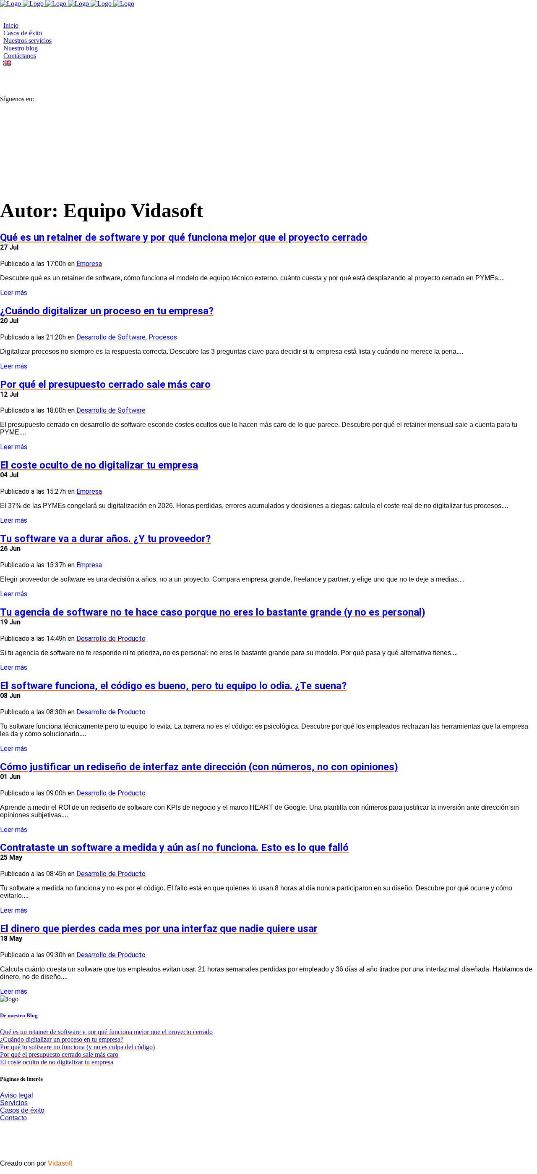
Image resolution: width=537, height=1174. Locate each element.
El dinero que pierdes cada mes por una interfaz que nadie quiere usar (159, 928)
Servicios (14, 1102)
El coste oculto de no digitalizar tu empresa (99, 465)
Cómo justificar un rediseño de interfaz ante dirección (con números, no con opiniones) (199, 767)
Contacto (13, 1117)
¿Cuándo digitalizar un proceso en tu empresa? (107, 311)
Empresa (89, 264)
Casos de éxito (22, 1110)
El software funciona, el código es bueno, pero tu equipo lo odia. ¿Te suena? (173, 686)
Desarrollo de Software (111, 337)
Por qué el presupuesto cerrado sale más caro (105, 384)
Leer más (13, 293)
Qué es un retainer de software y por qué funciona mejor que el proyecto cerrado (184, 237)
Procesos (163, 337)
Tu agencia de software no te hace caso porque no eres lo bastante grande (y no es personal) (212, 612)
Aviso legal (16, 1095)
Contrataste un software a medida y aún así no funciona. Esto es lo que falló (174, 847)
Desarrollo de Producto (111, 638)
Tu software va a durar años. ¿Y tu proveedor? (105, 539)
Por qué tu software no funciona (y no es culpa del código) (77, 1046)
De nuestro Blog (19, 1015)
